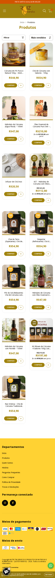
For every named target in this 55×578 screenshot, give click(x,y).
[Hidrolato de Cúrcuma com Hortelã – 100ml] (20, 361)
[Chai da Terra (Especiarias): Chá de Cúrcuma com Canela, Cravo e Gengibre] (20, 254)
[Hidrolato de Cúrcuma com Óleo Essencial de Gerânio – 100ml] (48, 307)
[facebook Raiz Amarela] (13, 503)
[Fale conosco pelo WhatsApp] (51, 566)
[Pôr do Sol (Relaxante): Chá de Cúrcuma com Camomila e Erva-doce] (20, 307)
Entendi (48, 574)
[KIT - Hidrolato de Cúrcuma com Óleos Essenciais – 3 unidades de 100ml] (48, 200)
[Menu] (4, 10)
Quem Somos (7, 463)
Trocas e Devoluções (10, 487)
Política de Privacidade (11, 482)
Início (22, 22)
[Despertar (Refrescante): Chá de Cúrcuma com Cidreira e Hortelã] (48, 254)
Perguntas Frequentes (11, 472)
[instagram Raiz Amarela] (5, 503)
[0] (50, 11)
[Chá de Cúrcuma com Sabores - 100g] (48, 85)
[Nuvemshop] (10, 568)
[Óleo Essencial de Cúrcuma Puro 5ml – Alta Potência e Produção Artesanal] (48, 143)
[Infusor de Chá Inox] (20, 194)
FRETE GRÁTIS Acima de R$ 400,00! (27, 2)
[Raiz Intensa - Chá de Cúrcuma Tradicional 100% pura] (20, 418)
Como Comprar (8, 477)
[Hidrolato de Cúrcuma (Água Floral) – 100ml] (20, 139)
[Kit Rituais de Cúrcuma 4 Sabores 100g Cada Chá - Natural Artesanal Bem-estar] (48, 365)
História (5, 468)
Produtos (6, 458)
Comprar (38, 85)
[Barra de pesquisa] (44, 10)
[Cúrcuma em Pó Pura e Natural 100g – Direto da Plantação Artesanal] (20, 85)
